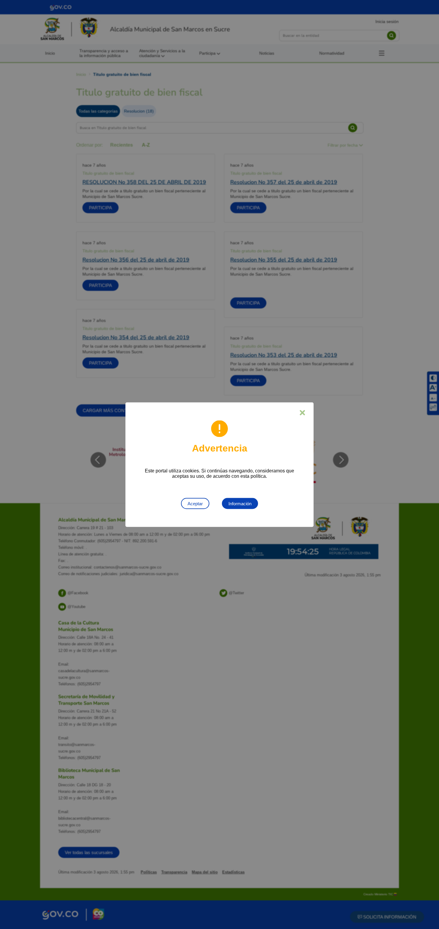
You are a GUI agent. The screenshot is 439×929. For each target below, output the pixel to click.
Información (239, 503)
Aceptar (195, 503)
